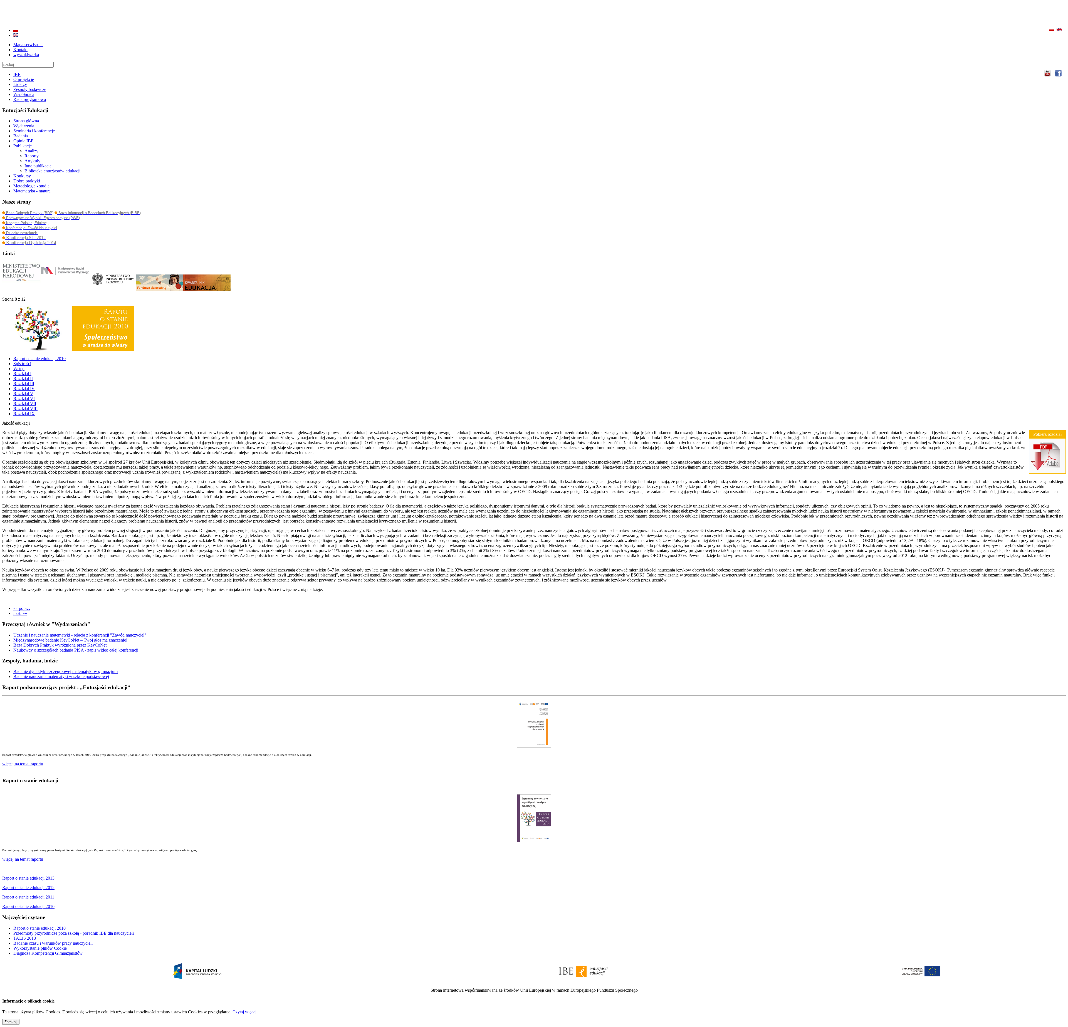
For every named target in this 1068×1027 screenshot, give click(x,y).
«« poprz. (21, 608)
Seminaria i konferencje (34, 130)
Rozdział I (22, 373)
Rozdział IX (24, 413)
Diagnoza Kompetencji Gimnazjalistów (48, 953)
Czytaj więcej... (246, 1011)
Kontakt (20, 49)
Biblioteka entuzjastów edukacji (52, 171)
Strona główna (26, 120)
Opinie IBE (23, 140)
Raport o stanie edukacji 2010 (39, 358)
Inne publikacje (37, 166)
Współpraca (23, 94)
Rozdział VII (24, 403)
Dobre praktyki (26, 181)
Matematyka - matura (32, 191)
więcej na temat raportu (22, 859)
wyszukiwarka (26, 54)
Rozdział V (23, 393)
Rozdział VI (24, 398)
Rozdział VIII (25, 408)
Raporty (31, 156)
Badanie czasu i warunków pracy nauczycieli (53, 943)
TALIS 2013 (24, 938)
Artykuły (32, 161)
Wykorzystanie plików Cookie (40, 948)
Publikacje (22, 145)
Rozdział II (23, 378)
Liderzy (20, 84)
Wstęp (18, 368)
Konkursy (22, 176)
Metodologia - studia (31, 186)
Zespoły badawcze (29, 89)
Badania (20, 135)
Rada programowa (29, 99)
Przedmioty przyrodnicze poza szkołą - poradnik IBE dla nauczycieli (73, 933)
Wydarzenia (23, 125)
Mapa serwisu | (28, 44)
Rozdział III (23, 383)
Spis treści (22, 363)
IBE (17, 74)
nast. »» (20, 613)
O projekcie (23, 79)
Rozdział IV (24, 388)
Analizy (31, 151)
